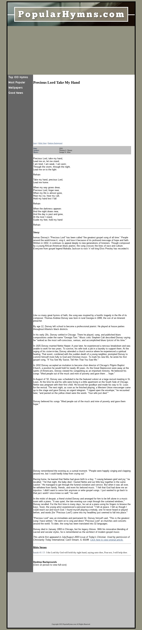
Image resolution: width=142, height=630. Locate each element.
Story (35, 143)
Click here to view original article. (106, 539)
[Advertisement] (71, 50)
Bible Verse (42, 143)
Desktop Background (55, 143)
